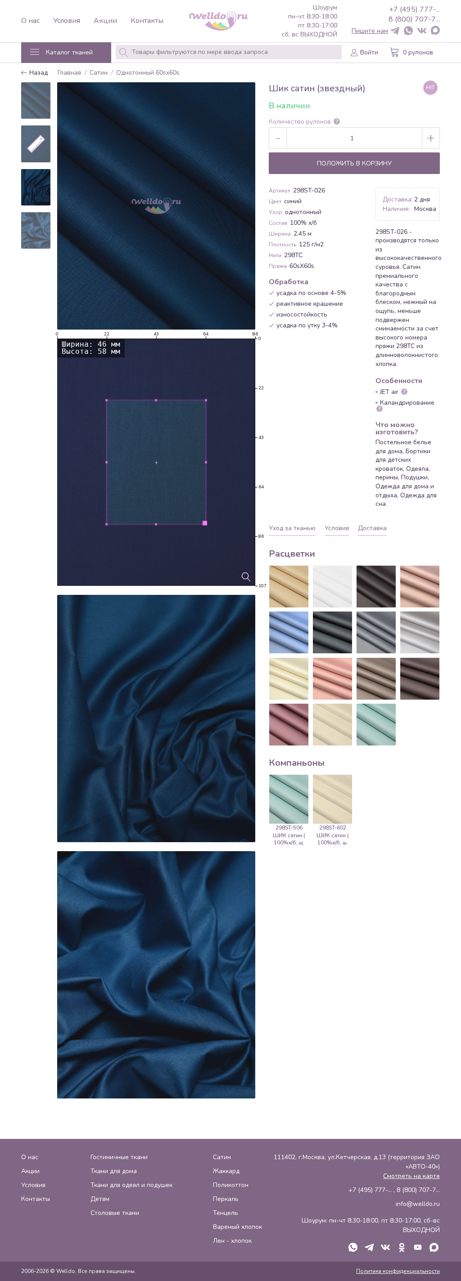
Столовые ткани (114, 1213)
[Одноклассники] (401, 1248)
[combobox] (229, 52)
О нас (30, 21)
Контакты (147, 21)
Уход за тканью (292, 528)
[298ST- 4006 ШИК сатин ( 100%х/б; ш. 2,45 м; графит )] (332, 632)
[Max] (435, 31)
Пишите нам (370, 31)
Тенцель (225, 1213)
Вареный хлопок (237, 1227)
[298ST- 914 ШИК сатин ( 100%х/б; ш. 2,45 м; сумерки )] (376, 632)
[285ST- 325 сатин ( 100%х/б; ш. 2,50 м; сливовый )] (289, 724)
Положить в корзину (354, 163)
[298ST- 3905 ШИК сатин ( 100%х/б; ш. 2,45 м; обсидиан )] (376, 586)
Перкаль (226, 1199)
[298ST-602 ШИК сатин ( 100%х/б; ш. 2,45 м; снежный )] (332, 724)
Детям (99, 1199)
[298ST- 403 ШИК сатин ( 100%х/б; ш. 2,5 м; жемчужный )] (289, 586)
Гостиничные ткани (119, 1157)
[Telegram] (394, 31)
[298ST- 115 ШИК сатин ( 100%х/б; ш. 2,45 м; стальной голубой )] (289, 632)
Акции (105, 21)
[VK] (421, 31)
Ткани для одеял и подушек (131, 1185)
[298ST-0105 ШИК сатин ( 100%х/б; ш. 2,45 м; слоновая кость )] (289, 678)
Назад (37, 73)
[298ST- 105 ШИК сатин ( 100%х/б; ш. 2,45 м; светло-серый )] (420, 632)
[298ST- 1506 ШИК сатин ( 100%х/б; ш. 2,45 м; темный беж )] (376, 678)
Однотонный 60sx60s (148, 73)
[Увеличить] (246, 576)
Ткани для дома (113, 1171)
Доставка (372, 528)
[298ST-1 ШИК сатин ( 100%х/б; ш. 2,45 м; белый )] (332, 586)
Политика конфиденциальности (398, 1271)
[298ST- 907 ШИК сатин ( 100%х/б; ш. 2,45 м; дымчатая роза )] (332, 678)
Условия (66, 21)
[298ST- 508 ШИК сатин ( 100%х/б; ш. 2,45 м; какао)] (420, 586)
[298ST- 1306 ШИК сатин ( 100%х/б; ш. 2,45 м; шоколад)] (420, 678)
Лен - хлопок (232, 1240)
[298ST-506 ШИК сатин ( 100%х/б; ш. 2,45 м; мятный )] (376, 724)
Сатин (99, 73)
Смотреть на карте (411, 1176)
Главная (69, 73)
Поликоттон (231, 1185)
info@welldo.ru (418, 1204)
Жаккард (226, 1171)
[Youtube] (418, 1248)
